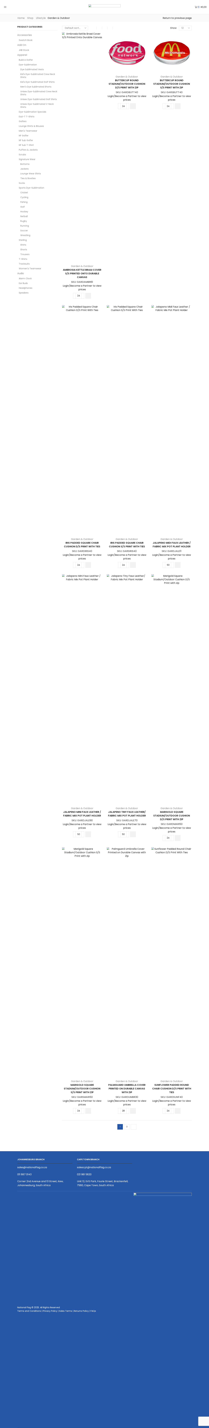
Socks (22, 183)
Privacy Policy (50, 1310)
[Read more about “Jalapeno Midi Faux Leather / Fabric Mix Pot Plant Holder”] (178, 565)
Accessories (24, 35)
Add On (21, 45)
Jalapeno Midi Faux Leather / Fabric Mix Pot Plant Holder (172, 544)
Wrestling (25, 235)
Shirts (23, 244)
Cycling (24, 197)
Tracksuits (24, 263)
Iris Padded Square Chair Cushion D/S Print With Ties (82, 544)
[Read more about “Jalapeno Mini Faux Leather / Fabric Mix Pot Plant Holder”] (88, 834)
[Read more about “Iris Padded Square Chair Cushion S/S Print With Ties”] (133, 565)
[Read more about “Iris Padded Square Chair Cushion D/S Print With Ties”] (88, 565)
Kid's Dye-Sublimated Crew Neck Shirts (37, 76)
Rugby (23, 221)
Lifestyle (41, 18)
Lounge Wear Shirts (30, 173)
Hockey (24, 211)
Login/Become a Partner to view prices (82, 287)
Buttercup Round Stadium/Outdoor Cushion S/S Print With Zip (171, 84)
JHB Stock (24, 50)
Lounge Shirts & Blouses (31, 126)
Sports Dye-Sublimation (31, 187)
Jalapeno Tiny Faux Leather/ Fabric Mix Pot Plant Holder (127, 813)
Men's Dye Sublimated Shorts (35, 86)
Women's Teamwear (30, 268)
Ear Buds (23, 283)
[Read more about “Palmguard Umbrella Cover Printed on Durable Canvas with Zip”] (133, 1111)
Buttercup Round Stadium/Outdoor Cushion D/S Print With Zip (127, 84)
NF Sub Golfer (26, 140)
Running (24, 225)
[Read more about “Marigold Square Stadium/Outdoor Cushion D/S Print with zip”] (178, 838)
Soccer (24, 230)
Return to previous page (177, 18)
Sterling (23, 240)
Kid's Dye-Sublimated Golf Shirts (37, 81)
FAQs (93, 1310)
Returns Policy (81, 1310)
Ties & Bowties (28, 178)
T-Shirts (23, 259)
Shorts (23, 249)
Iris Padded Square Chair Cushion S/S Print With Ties (127, 544)
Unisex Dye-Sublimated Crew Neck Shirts (38, 93)
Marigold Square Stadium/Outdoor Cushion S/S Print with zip (82, 1088)
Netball (24, 216)
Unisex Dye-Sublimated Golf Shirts (38, 99)
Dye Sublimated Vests (32, 69)
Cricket (24, 192)
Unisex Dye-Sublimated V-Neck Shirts (37, 105)
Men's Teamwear (28, 130)
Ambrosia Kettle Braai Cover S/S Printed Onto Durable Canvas (82, 273)
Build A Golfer (26, 59)
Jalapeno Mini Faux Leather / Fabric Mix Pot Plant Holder (82, 813)
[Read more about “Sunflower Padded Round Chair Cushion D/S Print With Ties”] (178, 1111)
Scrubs (22, 154)
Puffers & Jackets (28, 149)
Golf (22, 206)
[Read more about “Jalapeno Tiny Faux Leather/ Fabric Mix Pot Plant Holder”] (133, 834)
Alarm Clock (25, 278)
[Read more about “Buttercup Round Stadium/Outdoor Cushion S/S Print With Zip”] (178, 106)
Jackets (24, 168)
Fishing (24, 202)
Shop (30, 18)
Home (21, 18)
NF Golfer (23, 135)
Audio (20, 273)
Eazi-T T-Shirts (26, 116)
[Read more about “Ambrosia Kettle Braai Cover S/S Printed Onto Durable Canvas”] (88, 296)
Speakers (23, 292)
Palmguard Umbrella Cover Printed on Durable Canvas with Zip (127, 1088)
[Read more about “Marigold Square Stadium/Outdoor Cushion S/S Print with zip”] (88, 1111)
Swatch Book (25, 40)
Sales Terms (65, 1310)
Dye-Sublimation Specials (32, 111)
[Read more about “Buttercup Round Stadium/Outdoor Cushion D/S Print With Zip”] (133, 106)
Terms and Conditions (29, 1310)
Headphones (25, 288)
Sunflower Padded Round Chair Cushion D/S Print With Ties (171, 1088)
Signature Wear (27, 159)
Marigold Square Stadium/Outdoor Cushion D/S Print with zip (171, 815)
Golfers (22, 121)
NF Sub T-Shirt (26, 145)
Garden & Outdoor (82, 266)
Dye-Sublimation (28, 64)
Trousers (25, 254)
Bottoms (25, 164)
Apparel (22, 55)
